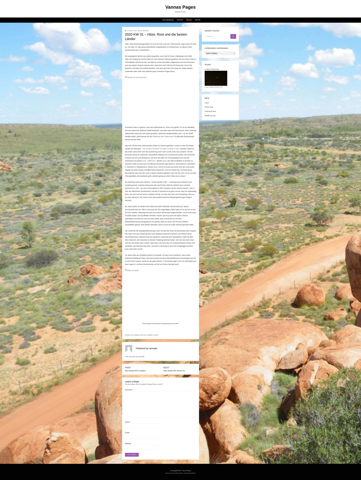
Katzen (155, 335)
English (189, 20)
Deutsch (180, 20)
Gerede (149, 335)
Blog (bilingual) (168, 20)
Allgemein (135, 335)
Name (128, 422)
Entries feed (209, 107)
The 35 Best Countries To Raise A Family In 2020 (161, 149)
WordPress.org (210, 116)
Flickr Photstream (212, 69)
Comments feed (210, 111)
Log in (207, 103)
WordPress (193, 473)
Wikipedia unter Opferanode (163, 136)
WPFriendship (179, 473)
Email (127, 433)
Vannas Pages (180, 7)
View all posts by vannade (134, 357)
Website (128, 443)
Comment (129, 390)
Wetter (197, 20)
